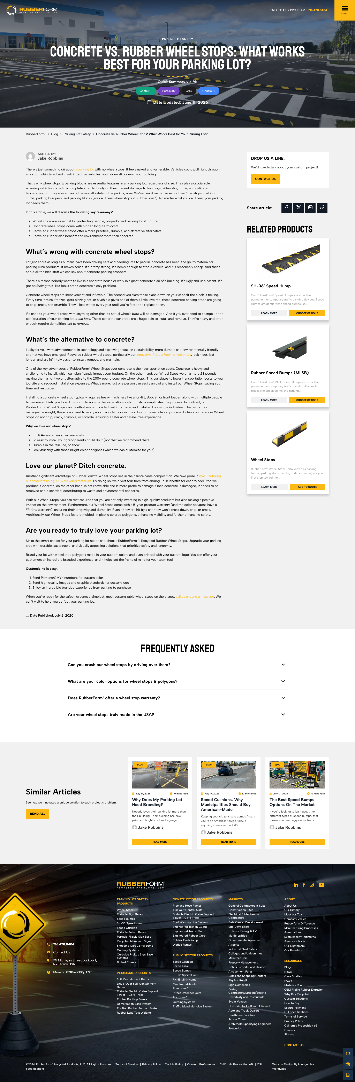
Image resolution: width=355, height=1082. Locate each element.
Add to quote (307, 487)
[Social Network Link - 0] (296, 885)
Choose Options (307, 313)
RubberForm (36, 134)
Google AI (208, 91)
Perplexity (168, 91)
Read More (160, 841)
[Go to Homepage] (32, 10)
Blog (54, 134)
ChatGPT (146, 91)
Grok (189, 91)
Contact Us (61, 952)
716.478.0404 (317, 10)
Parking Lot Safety (177, 39)
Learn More (269, 313)
